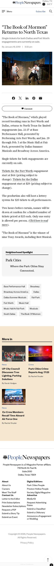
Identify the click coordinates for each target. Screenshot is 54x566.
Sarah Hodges (10, 383)
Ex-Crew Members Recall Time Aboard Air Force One (13, 415)
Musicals (34, 308)
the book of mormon (30, 313)
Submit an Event (10, 517)
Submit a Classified (36, 508)
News (4, 364)
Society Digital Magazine (38, 492)
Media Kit (31, 498)
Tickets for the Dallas (25, 179)
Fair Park (36, 297)
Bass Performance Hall (14, 286)
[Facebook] (13, 98)
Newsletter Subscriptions (14, 506)
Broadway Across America (16, 291)
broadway (34, 286)
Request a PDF (9, 509)
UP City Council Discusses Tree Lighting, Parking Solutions (11, 374)
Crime (31, 364)
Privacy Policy (27, 542)
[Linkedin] (27, 98)
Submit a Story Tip (10, 513)
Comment (28, 108)
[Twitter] (20, 98)
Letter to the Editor (11, 498)
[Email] (40, 98)
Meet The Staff (9, 492)
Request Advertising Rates (36, 503)
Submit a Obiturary (36, 512)
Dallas (36, 291)
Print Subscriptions (11, 502)
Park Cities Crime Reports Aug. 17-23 (38, 370)
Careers (6, 488)
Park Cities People (36, 485)
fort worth (9, 302)
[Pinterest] (33, 98)
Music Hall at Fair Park (14, 308)
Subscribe (40, 11)
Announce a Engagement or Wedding (39, 517)
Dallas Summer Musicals (15, 297)
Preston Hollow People (37, 488)
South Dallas (9, 313)
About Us (6, 485)
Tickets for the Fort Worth (17, 171)
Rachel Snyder (37, 376)
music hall (23, 302)
